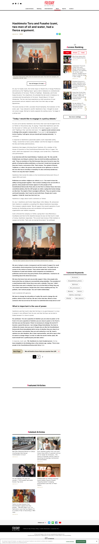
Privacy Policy (35, 528)
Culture (71, 8)
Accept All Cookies (81, 541)
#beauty (70, 291)
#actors (79, 291)
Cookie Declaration (45, 528)
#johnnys (75, 284)
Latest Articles (30, 8)
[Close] (96, 541)
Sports (64, 8)
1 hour (67, 52)
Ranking (39, 8)
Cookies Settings (70, 541)
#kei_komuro (79, 298)
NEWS (21, 34)
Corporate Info (55, 528)
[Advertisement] (36, 402)
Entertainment (49, 8)
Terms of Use (27, 528)
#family (68, 298)
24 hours (75, 52)
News (57, 8)
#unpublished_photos (75, 281)
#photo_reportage (75, 295)
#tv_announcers (75, 288)
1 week (83, 52)
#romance (75, 277)
